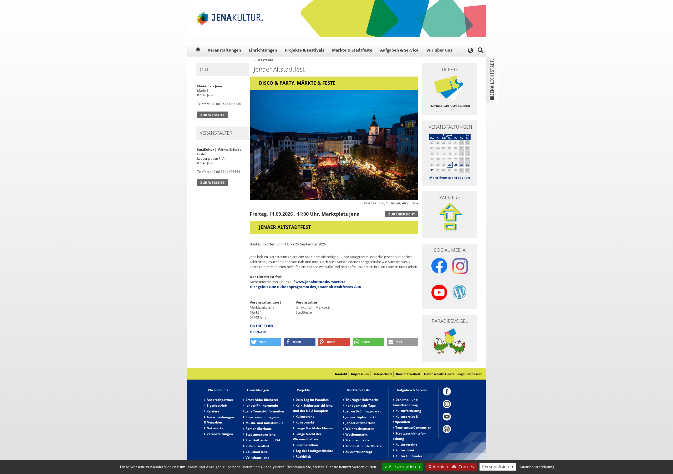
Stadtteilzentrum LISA (263, 440)
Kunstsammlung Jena (262, 417)
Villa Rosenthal (257, 446)
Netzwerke (215, 428)
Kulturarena (304, 416)
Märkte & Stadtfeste (352, 50)
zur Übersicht (401, 214)
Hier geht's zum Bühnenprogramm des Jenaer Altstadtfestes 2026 (305, 286)
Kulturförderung (408, 411)
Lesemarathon (306, 445)
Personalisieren (497, 467)
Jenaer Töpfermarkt (360, 417)
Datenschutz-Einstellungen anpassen (453, 374)
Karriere (213, 411)
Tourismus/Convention (413, 427)
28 (455, 165)
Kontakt (341, 374)
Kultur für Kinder (408, 456)
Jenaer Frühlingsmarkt (363, 411)
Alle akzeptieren (404, 467)
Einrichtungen (263, 50)
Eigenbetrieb (217, 405)
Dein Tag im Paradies (312, 399)
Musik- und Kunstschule (264, 423)
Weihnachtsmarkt (359, 428)
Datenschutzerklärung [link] (536, 467)
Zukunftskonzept (358, 452)
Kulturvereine (406, 444)
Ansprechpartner (220, 399)
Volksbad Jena (257, 452)
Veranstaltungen (224, 50)
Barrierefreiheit (408, 374)
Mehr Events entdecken (449, 177)
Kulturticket (404, 450)
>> (467, 135)
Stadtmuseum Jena (261, 434)
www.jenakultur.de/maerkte (320, 281)
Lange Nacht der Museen (314, 428)
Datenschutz (382, 374)
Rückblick (303, 456)
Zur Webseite (212, 114)
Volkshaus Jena (257, 457)
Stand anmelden (358, 440)
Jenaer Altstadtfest (360, 423)
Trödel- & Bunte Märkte (363, 446)
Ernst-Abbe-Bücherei (262, 399)
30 (467, 165)
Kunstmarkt (304, 422)
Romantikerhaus (259, 428)
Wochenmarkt (356, 434)
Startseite (265, 60)
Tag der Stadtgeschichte (314, 450)
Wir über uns (439, 50)
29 (461, 165)
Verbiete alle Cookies (453, 467)
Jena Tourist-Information (265, 411)
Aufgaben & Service (399, 50)
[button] (265, 342)
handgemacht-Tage (360, 405)
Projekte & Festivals (304, 50)
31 (432, 170)
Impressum (360, 374)
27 (449, 165)
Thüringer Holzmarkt (361, 399)
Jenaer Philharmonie (262, 405)
